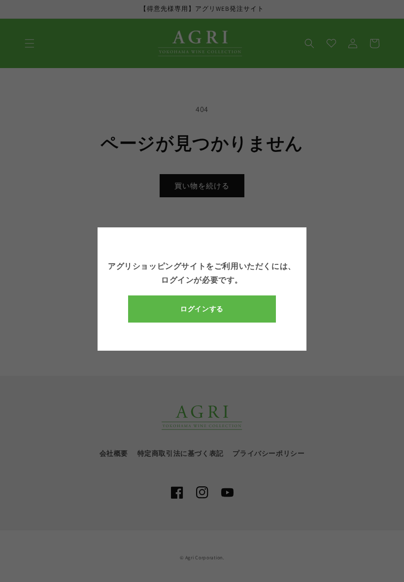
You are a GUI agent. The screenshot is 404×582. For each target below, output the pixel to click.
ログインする (202, 308)
